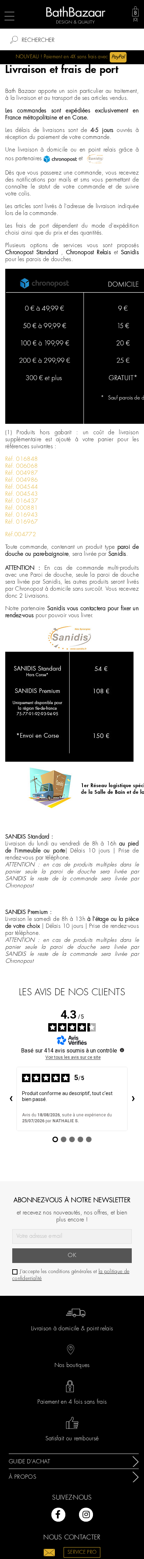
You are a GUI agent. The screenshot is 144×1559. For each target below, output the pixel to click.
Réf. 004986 (21, 480)
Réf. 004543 (21, 494)
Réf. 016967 (21, 522)
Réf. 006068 (21, 466)
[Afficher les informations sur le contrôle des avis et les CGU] (122, 1050)
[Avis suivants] (133, 1099)
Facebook (58, 1515)
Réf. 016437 (21, 501)
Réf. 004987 (21, 473)
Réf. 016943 (21, 515)
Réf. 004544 (21, 487)
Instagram (86, 1515)
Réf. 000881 (21, 508)
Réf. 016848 (21, 459)
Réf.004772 (20, 535)
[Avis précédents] (11, 1099)
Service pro (81, 1552)
